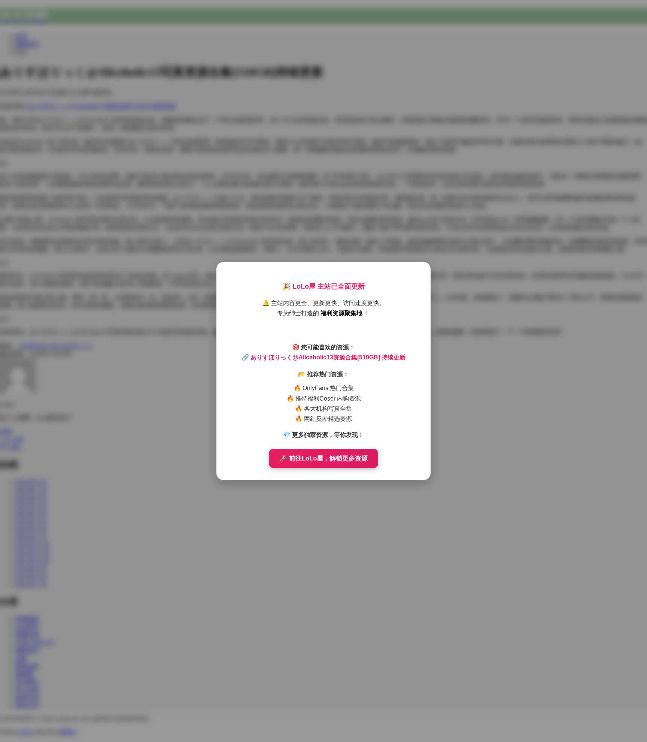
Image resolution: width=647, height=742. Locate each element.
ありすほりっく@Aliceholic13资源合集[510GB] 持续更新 (327, 357)
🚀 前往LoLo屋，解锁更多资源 (323, 458)
